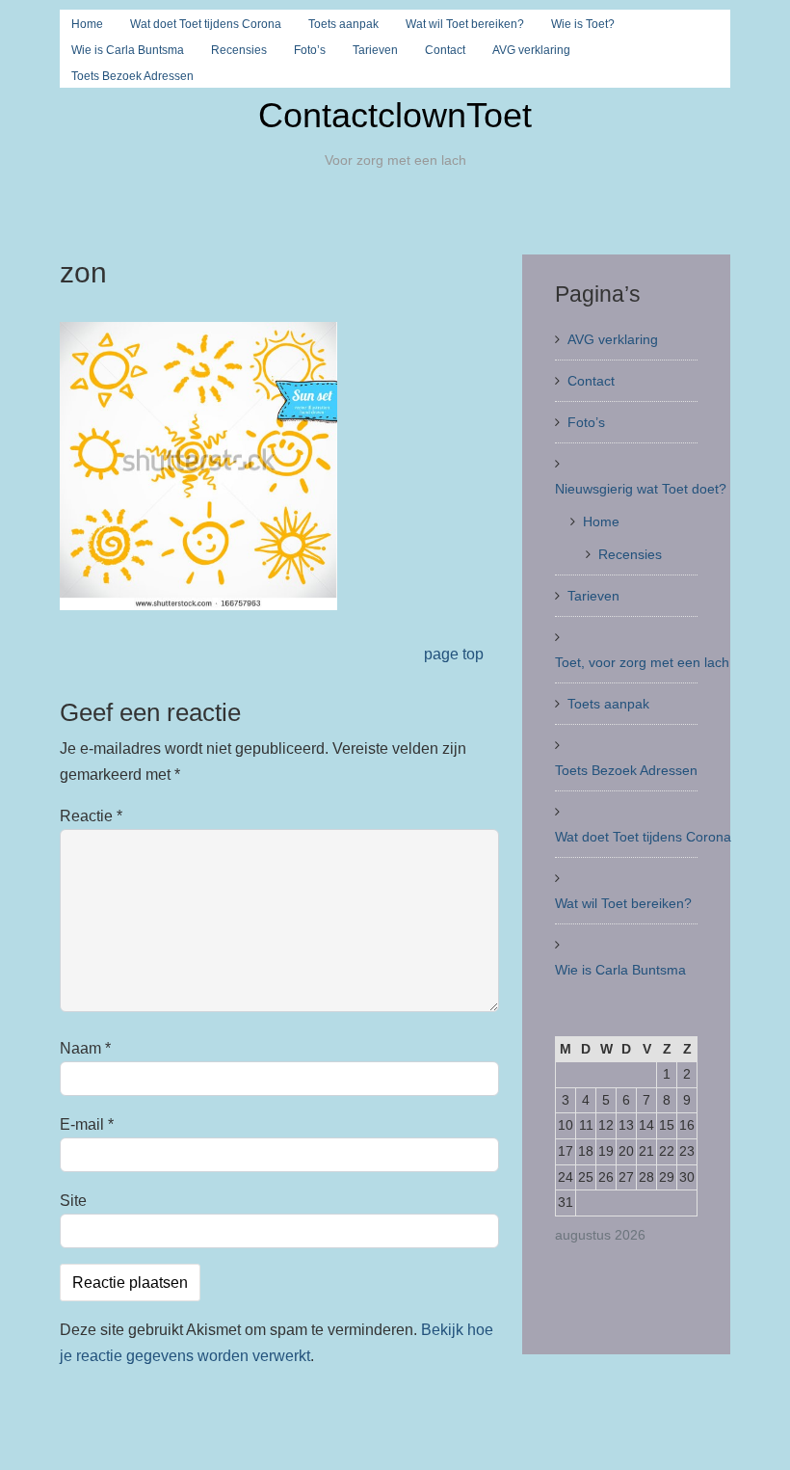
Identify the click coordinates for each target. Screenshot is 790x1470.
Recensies (239, 50)
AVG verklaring (531, 50)
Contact (445, 50)
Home (87, 24)
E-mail (87, 1124)
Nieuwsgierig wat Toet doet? (640, 488)
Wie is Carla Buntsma (127, 50)
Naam (85, 1048)
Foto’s (310, 50)
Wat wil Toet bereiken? (465, 24)
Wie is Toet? (583, 24)
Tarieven (375, 50)
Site (73, 1200)
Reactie (91, 816)
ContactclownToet (395, 115)
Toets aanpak (343, 24)
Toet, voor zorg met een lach (642, 662)
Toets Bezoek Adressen (132, 76)
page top (454, 654)
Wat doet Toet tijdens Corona (205, 24)
